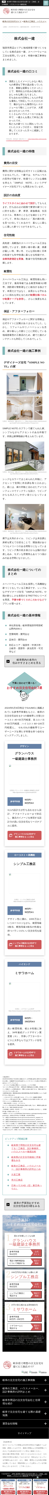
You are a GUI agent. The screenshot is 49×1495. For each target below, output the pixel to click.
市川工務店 (17, 1180)
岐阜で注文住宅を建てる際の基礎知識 (21, 1413)
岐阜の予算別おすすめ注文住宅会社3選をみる (26, 1204)
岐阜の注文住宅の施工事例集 (18, 1380)
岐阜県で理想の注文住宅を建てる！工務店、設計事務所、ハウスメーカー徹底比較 (26, 1148)
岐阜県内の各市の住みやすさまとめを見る (26, 661)
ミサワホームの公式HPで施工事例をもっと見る (24, 1053)
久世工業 (15, 1174)
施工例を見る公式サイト (8, 1492)
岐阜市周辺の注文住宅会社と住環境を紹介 (21, 1402)
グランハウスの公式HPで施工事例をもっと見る (24, 835)
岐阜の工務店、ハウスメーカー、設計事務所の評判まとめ (21, 1390)
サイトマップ (24, 1433)
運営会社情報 (9, 1423)
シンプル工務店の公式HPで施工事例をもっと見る (24, 944)
